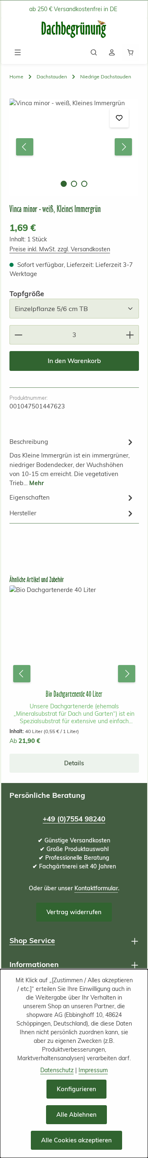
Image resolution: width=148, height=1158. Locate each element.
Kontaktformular (96, 888)
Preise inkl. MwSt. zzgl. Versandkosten (59, 249)
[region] (74, 147)
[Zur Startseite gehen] (74, 29)
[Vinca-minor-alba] (74, 147)
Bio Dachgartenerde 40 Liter (74, 694)
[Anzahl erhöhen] (130, 334)
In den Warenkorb (74, 360)
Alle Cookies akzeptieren (76, 1140)
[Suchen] (94, 52)
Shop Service (32, 940)
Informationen (34, 964)
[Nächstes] (123, 147)
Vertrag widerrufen (74, 912)
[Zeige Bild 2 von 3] (74, 184)
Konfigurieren (76, 1089)
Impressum (93, 1070)
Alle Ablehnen (76, 1114)
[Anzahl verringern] (18, 334)
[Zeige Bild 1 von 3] (63, 184)
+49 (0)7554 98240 (74, 818)
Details (74, 763)
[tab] (72, 461)
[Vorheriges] (24, 147)
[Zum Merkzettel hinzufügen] (119, 117)
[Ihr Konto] (112, 52)
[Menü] (17, 52)
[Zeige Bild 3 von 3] (84, 184)
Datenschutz (57, 1070)
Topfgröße (26, 293)
